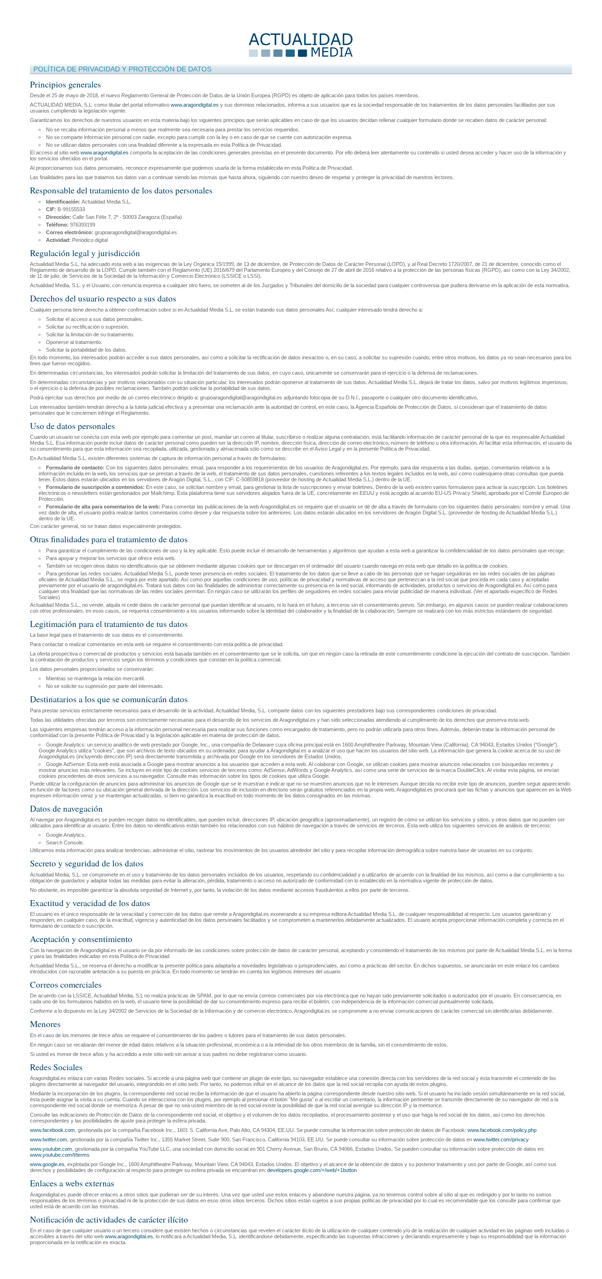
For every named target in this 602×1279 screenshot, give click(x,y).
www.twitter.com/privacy (501, 1139)
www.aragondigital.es (195, 105)
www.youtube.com (51, 1149)
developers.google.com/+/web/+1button (312, 1170)
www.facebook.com (52, 1130)
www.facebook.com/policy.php (502, 1130)
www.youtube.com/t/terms (60, 1155)
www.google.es (47, 1164)
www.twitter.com (48, 1139)
